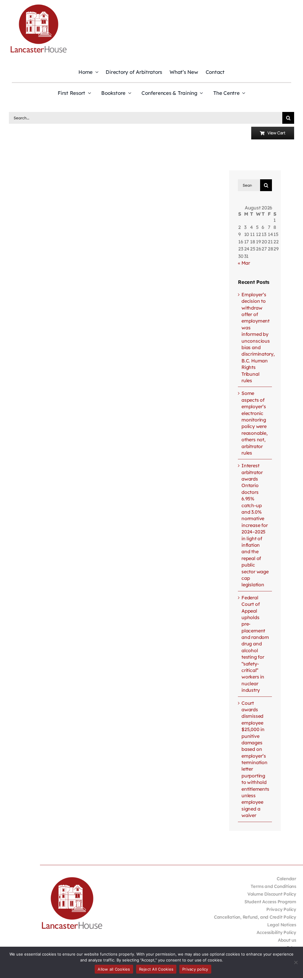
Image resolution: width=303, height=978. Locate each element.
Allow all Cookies (114, 969)
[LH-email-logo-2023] (38, 5)
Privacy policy (195, 969)
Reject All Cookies (156, 969)
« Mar (244, 263)
